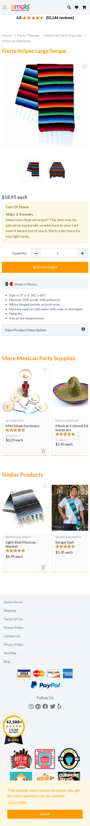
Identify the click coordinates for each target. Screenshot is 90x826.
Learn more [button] (17, 802)
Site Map (10, 653)
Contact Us (12, 636)
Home (7, 35)
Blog (7, 661)
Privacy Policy (13, 644)
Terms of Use (13, 619)
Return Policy (13, 627)
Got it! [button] (45, 814)
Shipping (10, 610)
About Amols (13, 602)
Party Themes (28, 35)
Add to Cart (45, 267)
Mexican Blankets (16, 41)
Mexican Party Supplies (63, 35)
